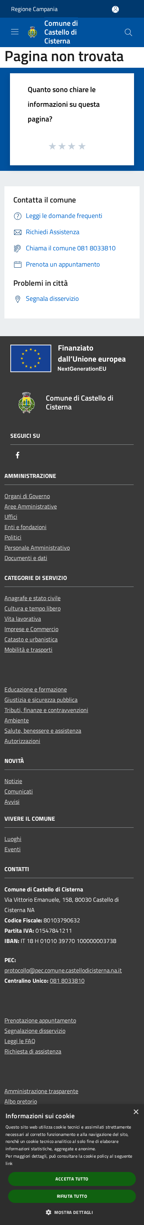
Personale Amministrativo (37, 547)
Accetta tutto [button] (71, 1178)
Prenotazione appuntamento (40, 1020)
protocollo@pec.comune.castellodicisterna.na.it (63, 970)
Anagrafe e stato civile (32, 598)
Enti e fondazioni (25, 526)
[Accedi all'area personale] (115, 9)
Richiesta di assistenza (32, 1051)
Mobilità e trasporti (28, 649)
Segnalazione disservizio (34, 1030)
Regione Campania (34, 8)
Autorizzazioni (22, 740)
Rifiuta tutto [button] (72, 1196)
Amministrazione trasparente (41, 1091)
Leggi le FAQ (19, 1040)
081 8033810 (67, 980)
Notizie (13, 781)
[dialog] (72, 1164)
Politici (12, 537)
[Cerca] (128, 32)
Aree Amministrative (30, 506)
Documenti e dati (25, 557)
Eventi (12, 849)
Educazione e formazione (35, 689)
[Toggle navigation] (14, 31)
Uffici (10, 516)
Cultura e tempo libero (32, 608)
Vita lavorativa (22, 618)
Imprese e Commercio (31, 628)
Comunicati (18, 791)
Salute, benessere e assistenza (42, 730)
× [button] (135, 1112)
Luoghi (12, 838)
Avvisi (12, 801)
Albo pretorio (20, 1101)
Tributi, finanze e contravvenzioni (46, 709)
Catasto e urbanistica (31, 639)
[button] (72, 1212)
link (9, 1163)
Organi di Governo (27, 496)
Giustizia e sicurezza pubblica (41, 699)
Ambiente (16, 720)
